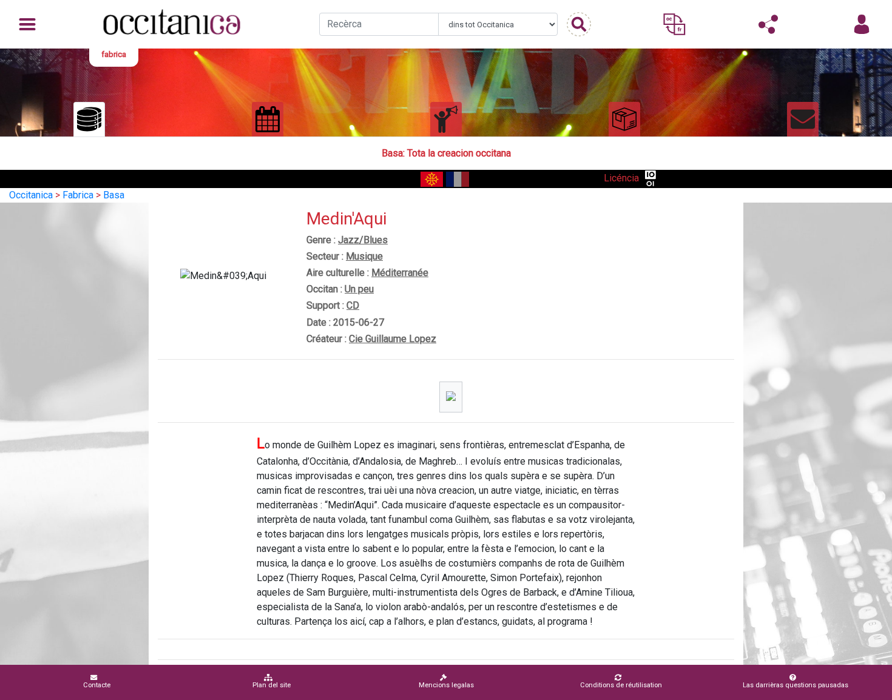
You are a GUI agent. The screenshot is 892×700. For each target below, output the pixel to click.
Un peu (359, 289)
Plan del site (271, 685)
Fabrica (78, 195)
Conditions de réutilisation (621, 685)
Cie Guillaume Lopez (392, 339)
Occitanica (31, 195)
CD (352, 305)
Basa (113, 195)
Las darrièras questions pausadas (795, 685)
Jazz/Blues (363, 240)
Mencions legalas (446, 685)
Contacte (96, 685)
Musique (364, 256)
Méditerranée (399, 272)
